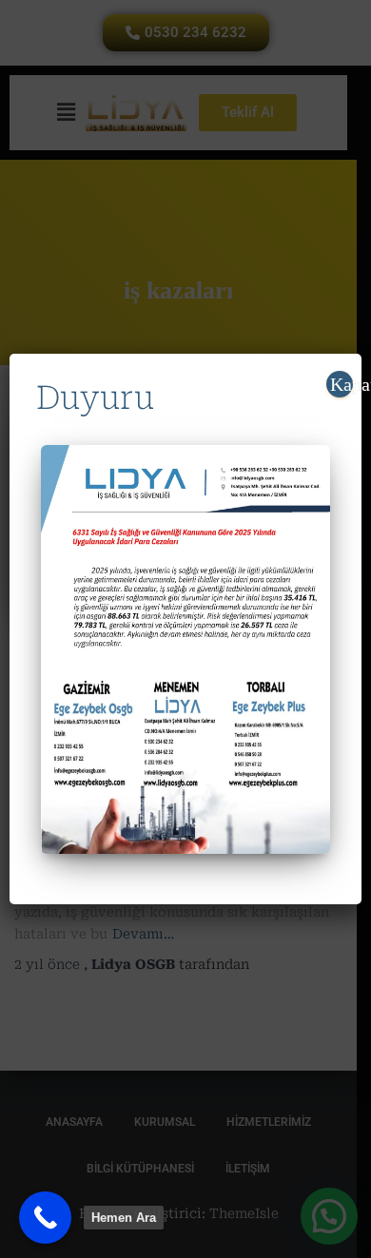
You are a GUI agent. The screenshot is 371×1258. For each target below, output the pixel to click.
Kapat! (341, 384)
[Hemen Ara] (45, 1217)
